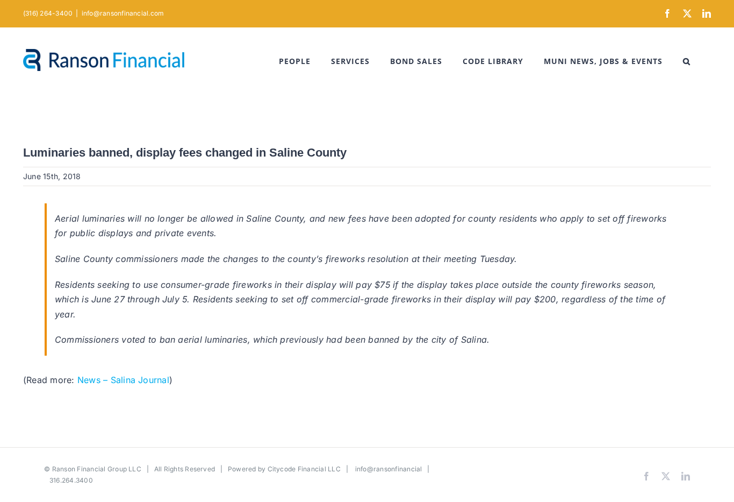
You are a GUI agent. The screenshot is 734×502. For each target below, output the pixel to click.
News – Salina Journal (123, 379)
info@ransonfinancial (388, 469)
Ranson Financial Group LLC (96, 469)
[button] (686, 61)
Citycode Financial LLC (304, 469)
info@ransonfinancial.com (123, 13)
